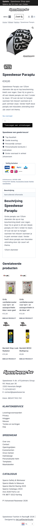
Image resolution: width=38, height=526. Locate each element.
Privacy (6, 416)
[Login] (29, 17)
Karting (13, 181)
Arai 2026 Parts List (11, 492)
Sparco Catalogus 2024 (12, 489)
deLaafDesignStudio (24, 520)
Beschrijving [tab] (9, 190)
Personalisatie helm (11, 459)
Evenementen (8, 450)
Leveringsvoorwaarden (12, 413)
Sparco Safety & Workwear (14, 480)
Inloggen (6, 418)
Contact (6, 444)
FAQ (4, 427)
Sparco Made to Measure (13, 483)
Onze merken (8, 453)
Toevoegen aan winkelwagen (17, 125)
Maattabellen (8, 464)
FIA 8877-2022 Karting (12, 495)
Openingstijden (9, 447)
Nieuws (6, 421)
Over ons (6, 441)
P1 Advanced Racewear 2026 (15, 501)
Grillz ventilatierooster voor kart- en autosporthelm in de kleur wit (26, 304)
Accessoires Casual (22, 181)
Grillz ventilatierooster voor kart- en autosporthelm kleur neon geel (10, 304)
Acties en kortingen (11, 424)
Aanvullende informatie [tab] (13, 195)
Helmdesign (8, 456)
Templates (7, 462)
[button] (33, 28)
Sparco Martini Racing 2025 (14, 486)
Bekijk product (9, 318)
